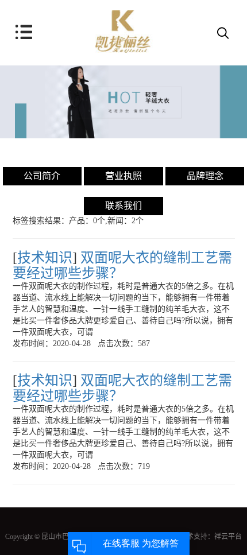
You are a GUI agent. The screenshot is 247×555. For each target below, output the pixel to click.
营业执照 (123, 176)
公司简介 (42, 176)
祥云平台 (228, 537)
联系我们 (123, 206)
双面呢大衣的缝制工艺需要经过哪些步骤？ (122, 265)
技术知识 (44, 257)
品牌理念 (205, 176)
